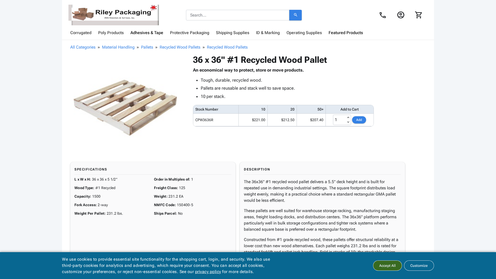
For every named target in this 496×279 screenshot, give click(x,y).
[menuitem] (81, 33)
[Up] (348, 117)
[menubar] (248, 33)
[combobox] (237, 15)
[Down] (348, 122)
